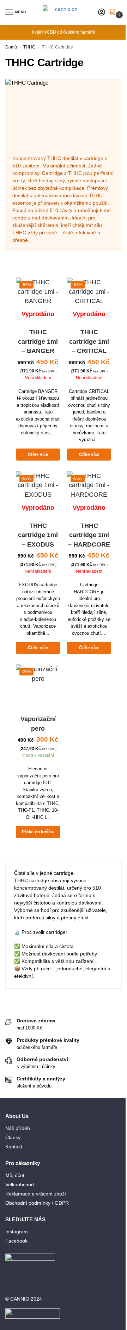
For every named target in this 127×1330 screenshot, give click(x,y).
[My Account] (101, 12)
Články (12, 1137)
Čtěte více (38, 454)
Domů (11, 47)
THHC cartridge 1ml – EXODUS (38, 535)
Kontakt (13, 1146)
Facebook (16, 1241)
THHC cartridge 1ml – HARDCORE (89, 535)
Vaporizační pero (38, 723)
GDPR (62, 1203)
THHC (29, 47)
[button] (113, 12)
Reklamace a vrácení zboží (35, 1194)
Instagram (16, 1231)
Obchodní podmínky (27, 1203)
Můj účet (14, 1175)
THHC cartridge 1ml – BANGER (38, 341)
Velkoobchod (19, 1184)
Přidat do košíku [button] (38, 831)
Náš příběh (17, 1128)
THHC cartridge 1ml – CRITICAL (89, 341)
